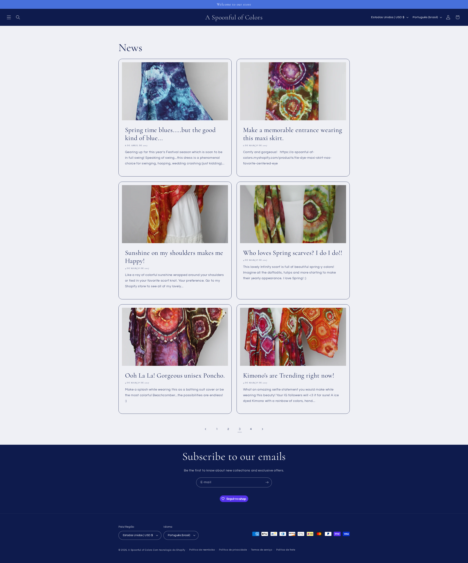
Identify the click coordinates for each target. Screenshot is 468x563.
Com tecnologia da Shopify (169, 550)
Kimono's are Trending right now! (289, 375)
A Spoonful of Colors (140, 550)
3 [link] (240, 429)
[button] (9, 17)
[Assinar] (267, 482)
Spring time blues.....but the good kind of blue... (170, 134)
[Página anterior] (205, 429)
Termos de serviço (261, 550)
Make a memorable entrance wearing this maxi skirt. (292, 134)
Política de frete (285, 550)
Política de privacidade (233, 550)
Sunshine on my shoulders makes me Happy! (174, 257)
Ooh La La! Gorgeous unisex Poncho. (175, 375)
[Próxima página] (262, 429)
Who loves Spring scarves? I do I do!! (292, 253)
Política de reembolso (202, 550)
